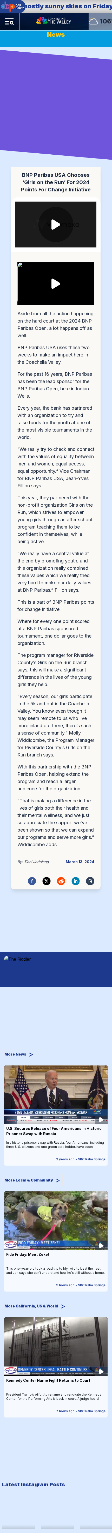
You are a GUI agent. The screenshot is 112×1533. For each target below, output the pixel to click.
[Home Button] (54, 21)
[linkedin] (75, 881)
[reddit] (61, 881)
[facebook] (32, 881)
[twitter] (46, 881)
